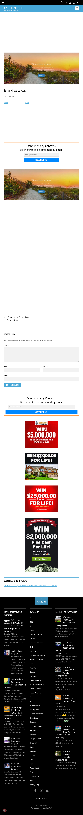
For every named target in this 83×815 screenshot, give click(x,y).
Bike (31, 626)
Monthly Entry (35, 709)
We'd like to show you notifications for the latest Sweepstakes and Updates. (30, 586)
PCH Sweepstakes (36, 726)
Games (32, 672)
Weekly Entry (34, 785)
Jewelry (32, 697)
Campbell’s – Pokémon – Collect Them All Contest (15, 683)
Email (45, 366)
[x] (70, 2)
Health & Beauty (35, 680)
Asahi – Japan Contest (17, 652)
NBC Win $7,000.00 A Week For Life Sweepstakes (65, 621)
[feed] (74, 2)
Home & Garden (35, 689)
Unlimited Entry (35, 776)
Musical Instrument (36, 714)
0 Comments (9, 97)
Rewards (33, 735)
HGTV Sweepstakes (37, 684)
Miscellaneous (35, 705)
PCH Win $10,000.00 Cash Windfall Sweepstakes (66, 671)
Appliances (34, 618)
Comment (7, 345)
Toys (31, 764)
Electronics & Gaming (37, 655)
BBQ (31, 622)
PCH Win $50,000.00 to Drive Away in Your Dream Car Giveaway (65, 732)
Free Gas (33, 668)
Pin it (27, 103)
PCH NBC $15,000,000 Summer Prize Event (65, 699)
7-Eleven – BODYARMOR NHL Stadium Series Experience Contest (13, 625)
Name (6, 366)
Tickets (32, 755)
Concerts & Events (36, 643)
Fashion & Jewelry (36, 659)
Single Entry (34, 743)
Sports (32, 747)
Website (6, 375)
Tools (31, 760)
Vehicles (33, 780)
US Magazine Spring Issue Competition (17, 318)
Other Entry (34, 718)
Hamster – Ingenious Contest (15, 741)
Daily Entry (34, 651)
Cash (32, 630)
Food (31, 664)
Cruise (32, 647)
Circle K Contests (36, 634)
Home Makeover (36, 693)
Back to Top (41, 602)
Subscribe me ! (41, 159)
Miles (32, 701)
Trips (31, 772)
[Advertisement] (41, 30)
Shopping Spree (35, 739)
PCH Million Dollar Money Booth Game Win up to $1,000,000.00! (65, 648)
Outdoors (33, 722)
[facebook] (66, 2)
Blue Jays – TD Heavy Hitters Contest (17, 766)
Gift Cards (33, 676)
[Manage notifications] (4, 810)
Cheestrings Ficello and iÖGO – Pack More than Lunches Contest (13, 713)
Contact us (41, 798)
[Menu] (3, 2)
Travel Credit (34, 768)
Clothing (32, 639)
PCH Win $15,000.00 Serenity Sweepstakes (63, 755)
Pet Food (33, 730)
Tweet (6, 103)
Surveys (33, 751)
